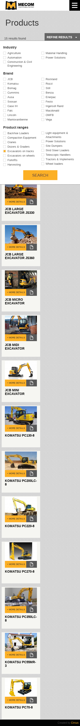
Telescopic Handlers (58, 155)
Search (40, 175)
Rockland (51, 79)
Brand (8, 73)
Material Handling (56, 53)
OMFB (50, 115)
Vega (49, 119)
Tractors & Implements (60, 159)
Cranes (11, 142)
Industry (10, 47)
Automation (14, 57)
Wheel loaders (54, 164)
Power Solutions (56, 57)
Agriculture (14, 53)
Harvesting (14, 164)
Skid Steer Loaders (57, 150)
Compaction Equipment (21, 137)
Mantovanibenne (17, 119)
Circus (75, 723)
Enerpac (51, 97)
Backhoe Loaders (18, 133)
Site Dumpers (54, 146)
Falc (10, 110)
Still (48, 88)
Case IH (12, 106)
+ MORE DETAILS (16, 201)
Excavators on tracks (20, 151)
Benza (50, 92)
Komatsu (13, 83)
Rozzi (49, 83)
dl (31, 201)
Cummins (13, 92)
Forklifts (12, 160)
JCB (10, 79)
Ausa (10, 97)
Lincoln (11, 115)
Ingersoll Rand (54, 106)
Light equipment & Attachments (57, 135)
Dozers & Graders (18, 146)
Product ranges (15, 127)
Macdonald (52, 110)
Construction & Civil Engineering (19, 64)
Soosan (12, 101)
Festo (49, 101)
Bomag (11, 88)
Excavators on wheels (21, 155)
